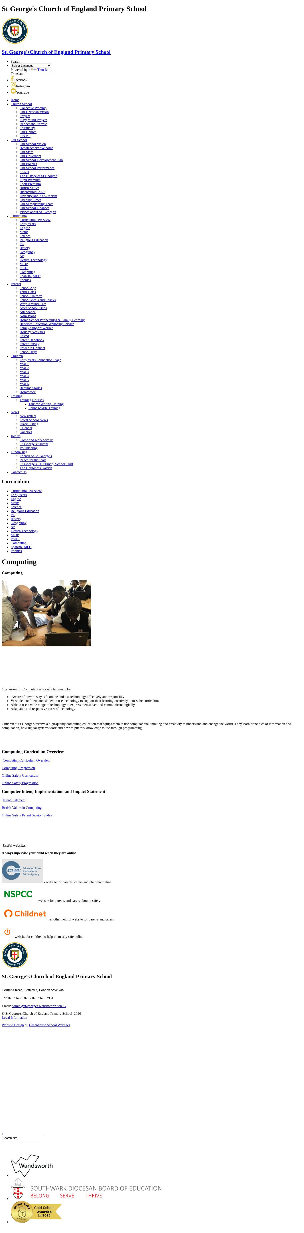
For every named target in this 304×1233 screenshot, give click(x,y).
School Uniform (31, 296)
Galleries (26, 432)
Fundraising (19, 452)
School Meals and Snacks (38, 300)
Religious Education (34, 240)
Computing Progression (18, 768)
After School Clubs (33, 308)
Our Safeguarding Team (36, 204)
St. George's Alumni (34, 444)
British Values (29, 188)
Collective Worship (33, 108)
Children (17, 356)
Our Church (28, 132)
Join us (15, 436)
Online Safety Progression (20, 783)
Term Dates (28, 292)
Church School (21, 104)
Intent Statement (14, 800)
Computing (27, 272)
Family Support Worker (36, 328)
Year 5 (24, 380)
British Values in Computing (22, 808)
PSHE (24, 268)
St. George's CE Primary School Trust (46, 464)
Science (25, 236)
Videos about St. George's (38, 212)
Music (24, 264)
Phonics (25, 280)
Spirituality (27, 128)
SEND (24, 172)
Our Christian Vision (34, 112)
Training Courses (32, 400)
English (25, 228)
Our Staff (26, 152)
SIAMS (25, 136)
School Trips (28, 352)
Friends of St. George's (36, 456)
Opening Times (30, 200)
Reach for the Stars (33, 460)
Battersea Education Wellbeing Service (47, 324)
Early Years (28, 224)
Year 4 (24, 376)
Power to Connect (32, 348)
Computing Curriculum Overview (26, 760)
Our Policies (28, 164)
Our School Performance (37, 168)
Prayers (25, 116)
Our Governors (30, 156)
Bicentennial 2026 (32, 192)
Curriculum (19, 216)
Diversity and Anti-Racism (38, 196)
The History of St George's (38, 176)
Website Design (13, 1025)
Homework (28, 392)
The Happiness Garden (36, 468)
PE (22, 244)
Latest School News (34, 420)
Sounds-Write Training (44, 408)
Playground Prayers (33, 120)
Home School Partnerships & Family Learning (52, 320)
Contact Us (18, 472)
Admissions (28, 316)
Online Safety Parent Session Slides (27, 815)
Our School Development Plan (41, 160)
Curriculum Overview (35, 220)
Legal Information (14, 1017)
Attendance (28, 312)
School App (28, 288)
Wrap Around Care (33, 304)
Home (15, 100)
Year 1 (24, 364)
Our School (19, 140)
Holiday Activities (32, 332)
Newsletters (28, 416)
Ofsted (24, 336)
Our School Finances (34, 208)
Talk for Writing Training (46, 404)
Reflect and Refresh (33, 124)
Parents (16, 284)
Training (16, 396)
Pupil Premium (30, 180)
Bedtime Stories (31, 388)
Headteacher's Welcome (36, 148)
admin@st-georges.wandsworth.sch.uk (39, 1006)
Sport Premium (30, 184)
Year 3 (24, 372)
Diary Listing (29, 424)
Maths (24, 232)
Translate (43, 70)
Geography (27, 252)
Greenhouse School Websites (49, 1025)
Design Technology (33, 260)
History (25, 248)
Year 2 (24, 368)
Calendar (26, 428)
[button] (12, 80)
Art (22, 256)
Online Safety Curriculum (20, 775)
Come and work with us (36, 440)
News (15, 412)
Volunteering (29, 448)
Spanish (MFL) (30, 276)
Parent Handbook (32, 340)
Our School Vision (33, 144)
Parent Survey (29, 344)
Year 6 (24, 384)
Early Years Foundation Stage (40, 360)
